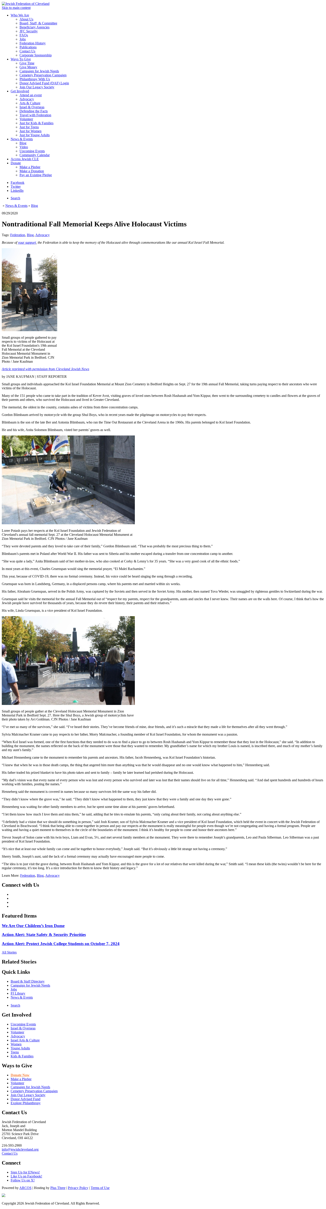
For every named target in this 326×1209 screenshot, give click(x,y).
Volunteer (26, 119)
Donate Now (20, 1075)
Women (16, 1044)
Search (15, 198)
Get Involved (20, 91)
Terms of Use (100, 1188)
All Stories (9, 952)
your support (27, 242)
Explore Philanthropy (26, 1103)
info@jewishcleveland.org (20, 1149)
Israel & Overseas (32, 107)
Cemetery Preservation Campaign (43, 75)
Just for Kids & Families (36, 123)
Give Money (28, 67)
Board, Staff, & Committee (38, 23)
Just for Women (30, 131)
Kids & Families (22, 1056)
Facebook (17, 182)
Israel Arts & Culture (25, 1040)
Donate (16, 163)
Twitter (16, 186)
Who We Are (20, 15)
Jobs (23, 39)
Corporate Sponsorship (36, 55)
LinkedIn (17, 190)
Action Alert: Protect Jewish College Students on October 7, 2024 (61, 943)
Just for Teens (29, 127)
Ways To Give (21, 59)
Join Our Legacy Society (37, 87)
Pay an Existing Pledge (36, 175)
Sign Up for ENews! (25, 1172)
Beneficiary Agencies (34, 27)
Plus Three (57, 1188)
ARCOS (25, 1188)
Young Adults (20, 1048)
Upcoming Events (32, 151)
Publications (28, 47)
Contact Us (27, 51)
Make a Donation (32, 171)
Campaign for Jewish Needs (39, 71)
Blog (23, 143)
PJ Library (18, 993)
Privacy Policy (78, 1188)
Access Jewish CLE (25, 159)
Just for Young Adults (35, 135)
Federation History (33, 43)
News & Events (22, 139)
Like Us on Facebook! (26, 1176)
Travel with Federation (35, 115)
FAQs (24, 35)
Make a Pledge (30, 167)
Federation (17, 235)
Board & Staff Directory (28, 981)
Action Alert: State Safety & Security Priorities (44, 934)
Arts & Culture (30, 103)
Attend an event (31, 95)
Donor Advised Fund (25, 1099)
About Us (26, 19)
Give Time (27, 63)
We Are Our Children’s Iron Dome (33, 925)
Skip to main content (16, 8)
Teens (15, 1052)
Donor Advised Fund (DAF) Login (44, 83)
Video (24, 147)
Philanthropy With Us (35, 79)
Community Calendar (35, 155)
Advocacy (27, 99)
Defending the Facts (34, 111)
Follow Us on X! (23, 1180)
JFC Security (29, 31)
